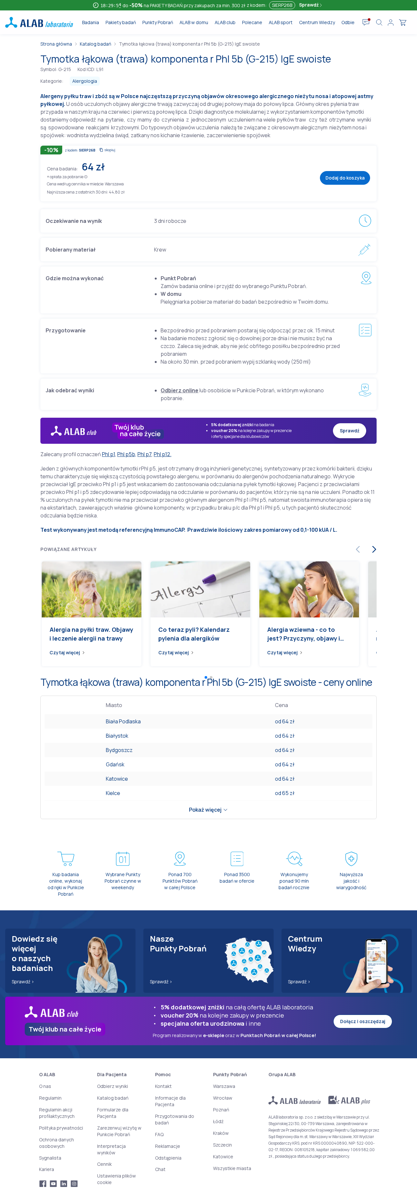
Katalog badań (95, 44)
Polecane (252, 22)
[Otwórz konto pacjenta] (391, 22)
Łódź (218, 1121)
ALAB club (225, 22)
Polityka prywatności (61, 1128)
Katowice (117, 778)
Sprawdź (309, 5)
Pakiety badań (121, 22)
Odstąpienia (168, 1158)
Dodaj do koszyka (345, 178)
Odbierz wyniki (112, 1086)
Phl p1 (108, 454)
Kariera (46, 1169)
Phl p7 (144, 454)
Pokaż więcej (205, 809)
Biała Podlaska (123, 721)
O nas (45, 1086)
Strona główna (56, 44)
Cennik (104, 1164)
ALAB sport (281, 22)
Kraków (221, 1133)
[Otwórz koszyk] (403, 22)
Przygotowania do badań (174, 1119)
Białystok (117, 735)
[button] (86, 176)
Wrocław (222, 1098)
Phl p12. (162, 454)
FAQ (159, 1134)
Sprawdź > (23, 981)
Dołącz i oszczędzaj (362, 1021)
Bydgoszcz (119, 750)
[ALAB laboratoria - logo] (39, 22)
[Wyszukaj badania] (379, 22)
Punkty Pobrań (157, 22)
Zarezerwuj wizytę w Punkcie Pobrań (119, 1131)
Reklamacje (167, 1146)
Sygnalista (50, 1158)
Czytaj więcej (65, 652)
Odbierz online (179, 390)
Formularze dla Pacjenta (112, 1112)
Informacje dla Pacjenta (170, 1101)
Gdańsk (115, 764)
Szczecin (222, 1145)
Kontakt (163, 1086)
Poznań (221, 1109)
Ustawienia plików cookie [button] (116, 1179)
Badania (90, 22)
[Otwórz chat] (366, 22)
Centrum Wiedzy (317, 22)
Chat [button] (160, 1169)
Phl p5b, (127, 454)
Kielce (113, 793)
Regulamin (50, 1098)
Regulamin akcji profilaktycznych (57, 1112)
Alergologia (84, 81)
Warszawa (224, 1086)
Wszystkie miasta (232, 1168)
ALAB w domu (194, 22)
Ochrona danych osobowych (56, 1142)
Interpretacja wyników (111, 1149)
